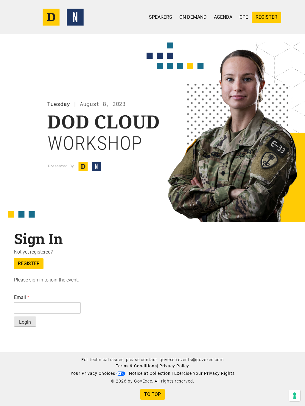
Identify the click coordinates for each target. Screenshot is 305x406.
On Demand (193, 17)
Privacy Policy (174, 365)
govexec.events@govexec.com (192, 359)
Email (21, 297)
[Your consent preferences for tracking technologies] (294, 395)
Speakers (160, 17)
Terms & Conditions (136, 365)
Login (25, 322)
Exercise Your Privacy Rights (204, 373)
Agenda (223, 17)
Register (266, 17)
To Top (152, 394)
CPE (243, 17)
